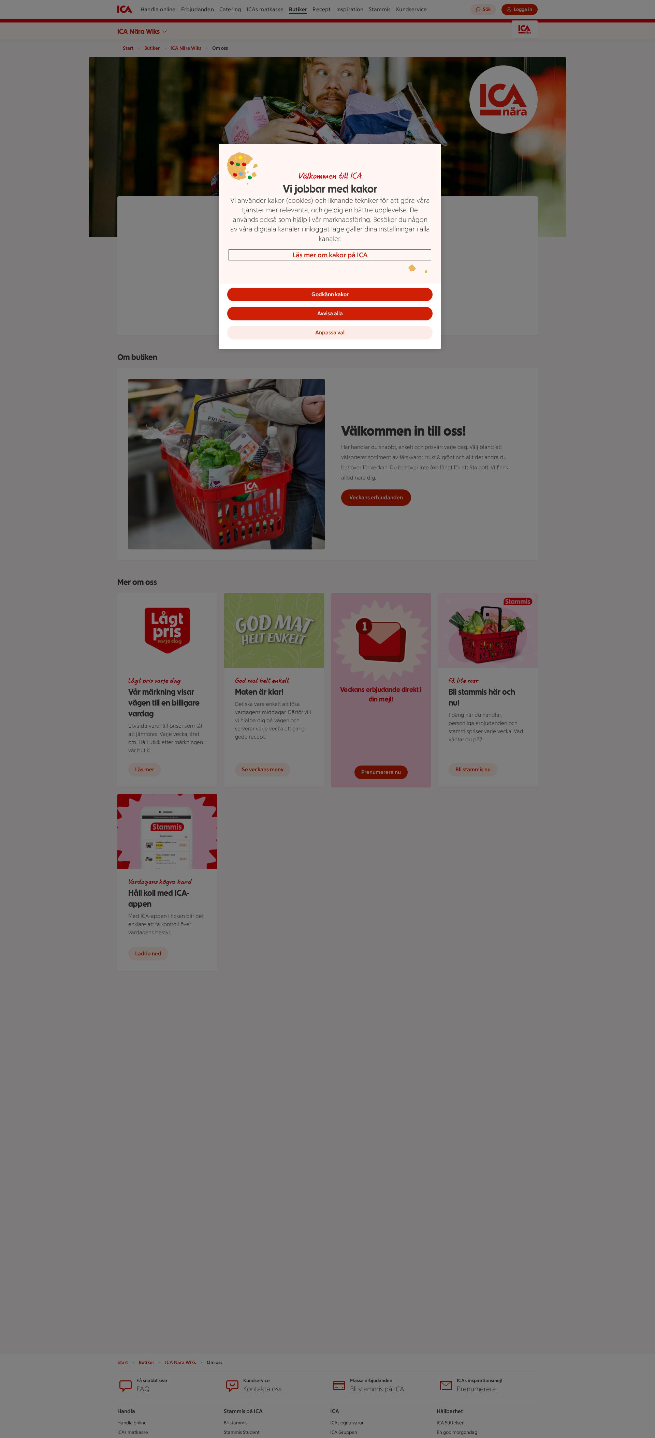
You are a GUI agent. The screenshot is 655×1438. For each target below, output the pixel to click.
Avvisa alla (330, 313)
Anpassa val (330, 332)
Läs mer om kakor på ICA (330, 255)
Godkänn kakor (330, 294)
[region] (330, 246)
